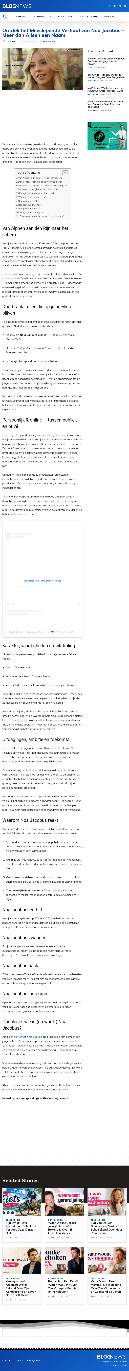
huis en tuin (93, 94)
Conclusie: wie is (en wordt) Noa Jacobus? (41, 216)
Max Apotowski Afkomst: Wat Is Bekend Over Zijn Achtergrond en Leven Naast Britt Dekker (21, 1288)
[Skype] (119, 6)
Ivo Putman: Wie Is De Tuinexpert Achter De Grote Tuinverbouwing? (106, 89)
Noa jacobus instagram (31, 212)
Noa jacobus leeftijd (28, 200)
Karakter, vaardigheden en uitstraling (38, 189)
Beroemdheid (48, 41)
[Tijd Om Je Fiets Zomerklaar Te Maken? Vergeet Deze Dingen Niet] (22, 1202)
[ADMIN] (4, 41)
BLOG (90, 67)
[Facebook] (109, 6)
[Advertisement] (42, 118)
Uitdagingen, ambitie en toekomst (36, 193)
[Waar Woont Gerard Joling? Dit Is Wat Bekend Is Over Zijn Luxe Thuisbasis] (64, 1202)
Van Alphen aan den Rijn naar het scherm (40, 177)
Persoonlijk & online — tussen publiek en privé (43, 185)
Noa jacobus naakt (28, 208)
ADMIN (13, 41)
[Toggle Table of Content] (64, 173)
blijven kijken (38, 829)
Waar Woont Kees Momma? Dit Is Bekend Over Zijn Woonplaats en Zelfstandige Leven (106, 1286)
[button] (4, 16)
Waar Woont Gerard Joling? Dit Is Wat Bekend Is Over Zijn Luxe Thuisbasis (105, 104)
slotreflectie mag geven (28, 1036)
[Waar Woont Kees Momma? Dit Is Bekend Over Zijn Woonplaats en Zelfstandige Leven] (107, 1260)
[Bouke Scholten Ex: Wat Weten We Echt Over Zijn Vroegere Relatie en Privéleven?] (64, 1260)
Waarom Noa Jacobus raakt (33, 197)
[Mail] (114, 6)
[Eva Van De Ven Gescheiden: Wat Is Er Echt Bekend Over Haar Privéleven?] (107, 1202)
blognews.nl (60, 1098)
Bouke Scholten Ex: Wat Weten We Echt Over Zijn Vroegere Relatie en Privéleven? (64, 1286)
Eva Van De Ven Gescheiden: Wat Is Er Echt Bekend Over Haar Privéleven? (106, 1228)
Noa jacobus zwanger (29, 204)
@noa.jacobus (43, 1002)
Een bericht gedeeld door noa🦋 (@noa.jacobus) (42, 631)
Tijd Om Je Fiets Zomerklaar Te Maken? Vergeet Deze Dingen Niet (106, 76)
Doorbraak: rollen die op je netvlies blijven (40, 181)
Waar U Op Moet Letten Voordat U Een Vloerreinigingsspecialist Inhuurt (106, 61)
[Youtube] (125, 6)
